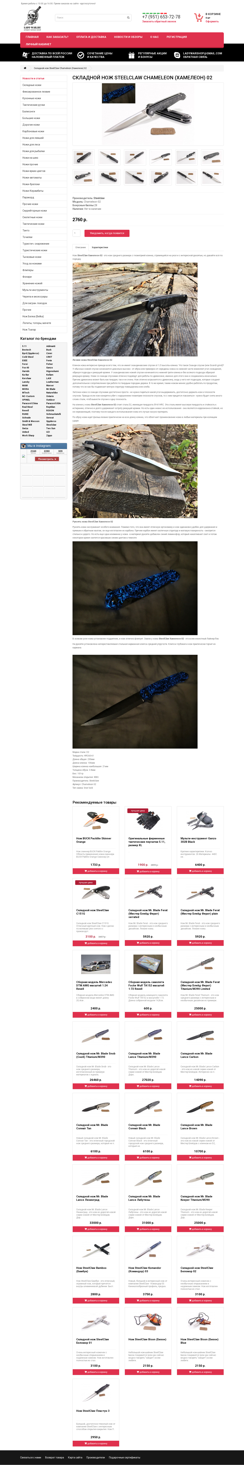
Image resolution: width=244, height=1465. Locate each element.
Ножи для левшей (33, 137)
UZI (48, 432)
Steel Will (27, 425)
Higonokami (52, 371)
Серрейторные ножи (35, 210)
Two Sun (50, 428)
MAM (25, 385)
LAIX (48, 378)
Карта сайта (75, 1457)
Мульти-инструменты (35, 290)
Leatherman (52, 382)
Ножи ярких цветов (34, 171)
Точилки (27, 237)
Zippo (49, 435)
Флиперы (28, 270)
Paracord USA (53, 403)
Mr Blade (50, 389)
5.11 (24, 346)
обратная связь (195, 57)
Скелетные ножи (32, 217)
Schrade (26, 417)
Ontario (50, 396)
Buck (48, 350)
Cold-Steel (27, 357)
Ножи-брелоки (31, 184)
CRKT (49, 357)
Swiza (25, 428)
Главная (32, 37)
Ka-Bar (25, 375)
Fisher (49, 364)
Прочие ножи (30, 204)
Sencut (50, 417)
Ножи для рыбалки (34, 151)
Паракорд (28, 197)
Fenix (49, 360)
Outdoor (50, 400)
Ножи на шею (30, 157)
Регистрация (177, 37)
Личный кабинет (38, 44)
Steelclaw (51, 425)
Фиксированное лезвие (36, 91)
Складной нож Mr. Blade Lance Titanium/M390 (144, 1055)
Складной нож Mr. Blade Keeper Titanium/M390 (196, 1198)
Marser (50, 385)
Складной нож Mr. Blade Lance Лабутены (144, 1198)
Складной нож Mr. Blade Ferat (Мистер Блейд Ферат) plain (200, 912)
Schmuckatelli (53, 414)
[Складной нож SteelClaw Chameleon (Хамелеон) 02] (148, 114)
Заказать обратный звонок (159, 21)
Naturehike (52, 392)
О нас (154, 37)
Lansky (25, 382)
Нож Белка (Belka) (33, 316)
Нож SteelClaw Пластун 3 (92, 1410)
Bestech (26, 350)
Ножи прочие (30, 164)
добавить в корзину (97, 871)
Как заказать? (57, 37)
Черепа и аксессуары (35, 296)
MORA (25, 389)
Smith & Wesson (30, 421)
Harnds (25, 371)
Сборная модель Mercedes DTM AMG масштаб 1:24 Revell (94, 985)
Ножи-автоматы (32, 177)
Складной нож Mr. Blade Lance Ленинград (92, 1198)
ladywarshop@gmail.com (202, 53)
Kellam (49, 375)
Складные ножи (32, 85)
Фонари (27, 276)
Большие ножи (31, 118)
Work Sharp (28, 435)
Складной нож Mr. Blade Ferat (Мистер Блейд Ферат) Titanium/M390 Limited (200, 985)
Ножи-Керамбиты (33, 190)
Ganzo (49, 367)
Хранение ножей (32, 283)
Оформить (212, 21)
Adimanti (50, 346)
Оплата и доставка (91, 37)
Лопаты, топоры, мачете (37, 323)
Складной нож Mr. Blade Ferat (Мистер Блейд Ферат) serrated (148, 914)
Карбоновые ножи (33, 131)
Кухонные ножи (32, 98)
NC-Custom (28, 396)
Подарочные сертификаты (124, 1457)
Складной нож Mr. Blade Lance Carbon (196, 1055)
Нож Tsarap (29, 329)
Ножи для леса (31, 144)
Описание (80, 247)
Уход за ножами (32, 263)
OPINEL (26, 400)
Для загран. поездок (35, 303)
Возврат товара (54, 1457)
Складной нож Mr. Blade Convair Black (144, 1126)
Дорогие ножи (31, 124)
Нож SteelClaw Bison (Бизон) (147, 1339)
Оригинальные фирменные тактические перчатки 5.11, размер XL (146, 842)
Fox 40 (25, 367)
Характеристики (100, 247)
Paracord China (30, 403)
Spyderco (51, 421)
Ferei (25, 364)
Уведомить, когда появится (107, 233)
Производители (95, 1457)
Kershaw (26, 378)
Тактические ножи (33, 223)
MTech (25, 392)
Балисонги (29, 111)
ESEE (24, 360)
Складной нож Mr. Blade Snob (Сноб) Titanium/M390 (95, 1055)
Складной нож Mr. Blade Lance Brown (196, 1126)
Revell (25, 410)
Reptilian (50, 407)
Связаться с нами (30, 1457)
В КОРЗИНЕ (213, 14)
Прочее (27, 309)
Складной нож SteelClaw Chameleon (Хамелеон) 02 (60, 68)
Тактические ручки (34, 104)
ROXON (50, 410)
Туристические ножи (35, 250)
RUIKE (25, 414)
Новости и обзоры (128, 37)
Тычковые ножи (32, 256)
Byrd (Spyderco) (30, 353)
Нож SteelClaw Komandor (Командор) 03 (144, 1269)
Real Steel (27, 407)
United (25, 432)
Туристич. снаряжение (36, 243)
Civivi (49, 353)
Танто (26, 230)
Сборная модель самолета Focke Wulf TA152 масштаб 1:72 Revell (146, 985)
